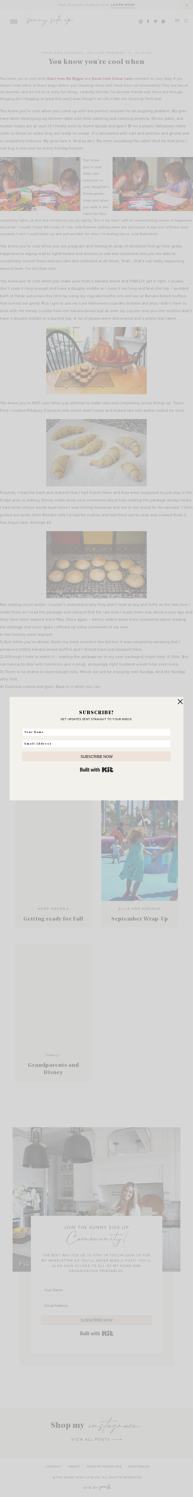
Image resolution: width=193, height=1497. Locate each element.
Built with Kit (96, 769)
